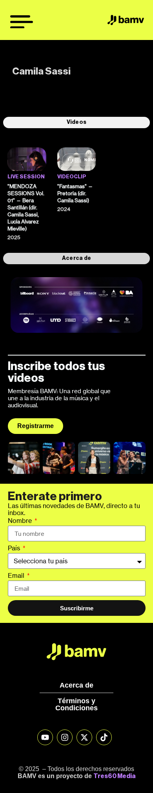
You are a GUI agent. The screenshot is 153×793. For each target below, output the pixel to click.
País (15, 548)
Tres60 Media (114, 776)
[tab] (76, 122)
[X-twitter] (84, 737)
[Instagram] (65, 737)
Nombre (20, 520)
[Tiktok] (104, 737)
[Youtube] (45, 737)
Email (17, 575)
